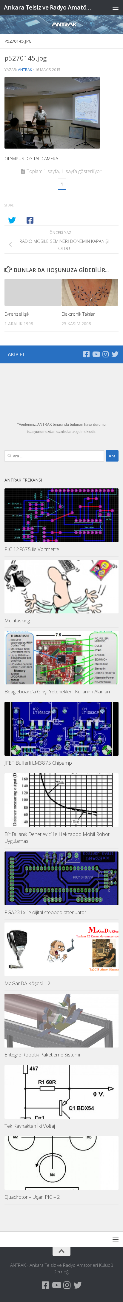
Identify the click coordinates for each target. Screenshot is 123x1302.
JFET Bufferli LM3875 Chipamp (38, 762)
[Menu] (115, 7)
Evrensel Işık (16, 314)
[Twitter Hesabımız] (115, 354)
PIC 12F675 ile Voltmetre (31, 549)
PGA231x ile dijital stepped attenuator (45, 912)
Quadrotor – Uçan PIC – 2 (32, 1196)
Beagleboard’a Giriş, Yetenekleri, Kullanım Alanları (57, 691)
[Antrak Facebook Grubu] (86, 354)
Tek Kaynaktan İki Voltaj (29, 1125)
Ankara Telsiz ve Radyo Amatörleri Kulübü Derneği (48, 7)
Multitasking (17, 620)
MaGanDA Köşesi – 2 (27, 983)
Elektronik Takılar (78, 314)
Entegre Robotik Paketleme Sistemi (42, 1054)
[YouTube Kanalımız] (95, 354)
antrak (25, 69)
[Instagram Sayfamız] (105, 354)
